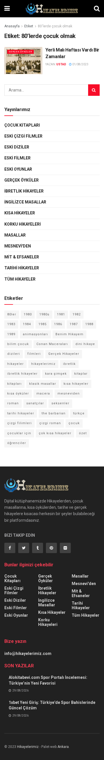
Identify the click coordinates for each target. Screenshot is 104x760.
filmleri (34, 354)
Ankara (63, 747)
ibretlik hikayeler (22, 374)
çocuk (74, 423)
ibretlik (69, 364)
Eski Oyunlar (18, 169)
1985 (42, 324)
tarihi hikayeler (20, 413)
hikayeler (15, 364)
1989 (11, 334)
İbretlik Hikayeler (24, 191)
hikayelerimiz (43, 364)
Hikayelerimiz (28, 747)
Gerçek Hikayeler (63, 354)
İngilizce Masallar (25, 202)
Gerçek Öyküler (20, 51)
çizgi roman (50, 423)
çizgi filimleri (19, 423)
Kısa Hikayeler (19, 213)
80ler (11, 314)
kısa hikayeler (76, 384)
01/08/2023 (80, 64)
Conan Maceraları (52, 344)
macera (43, 393)
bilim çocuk (18, 344)
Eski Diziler (16, 147)
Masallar (15, 235)
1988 (89, 324)
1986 (58, 324)
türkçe (79, 413)
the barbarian (54, 413)
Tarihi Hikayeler (21, 268)
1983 (11, 324)
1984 (27, 324)
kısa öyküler (18, 393)
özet (83, 433)
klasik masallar (42, 384)
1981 (61, 314)
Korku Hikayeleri (22, 224)
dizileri (13, 354)
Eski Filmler (17, 158)
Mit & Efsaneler (21, 257)
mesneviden (68, 393)
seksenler (60, 403)
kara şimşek (56, 374)
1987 (74, 324)
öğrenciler (16, 443)
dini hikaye (85, 344)
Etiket (28, 26)
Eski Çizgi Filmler (23, 136)
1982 (77, 314)
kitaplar (81, 374)
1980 (28, 314)
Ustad (61, 64)
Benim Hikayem (69, 334)
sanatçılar (35, 403)
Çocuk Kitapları (22, 125)
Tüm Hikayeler (20, 279)
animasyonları (35, 334)
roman (13, 403)
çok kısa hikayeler (55, 433)
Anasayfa (12, 26)
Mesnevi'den (17, 246)
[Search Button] (94, 90)
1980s (44, 314)
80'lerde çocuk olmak (55, 26)
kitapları (14, 384)
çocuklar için (19, 433)
